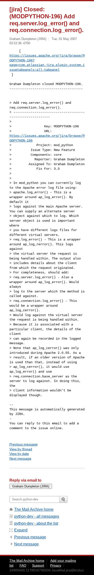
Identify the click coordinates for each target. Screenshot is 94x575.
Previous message (23, 444)
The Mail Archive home (34, 509)
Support (38, 565)
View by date (19, 454)
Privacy (55, 565)
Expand (20, 530)
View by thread (20, 449)
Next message (20, 458)
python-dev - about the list (36, 523)
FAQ (23, 565)
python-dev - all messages (36, 516)
